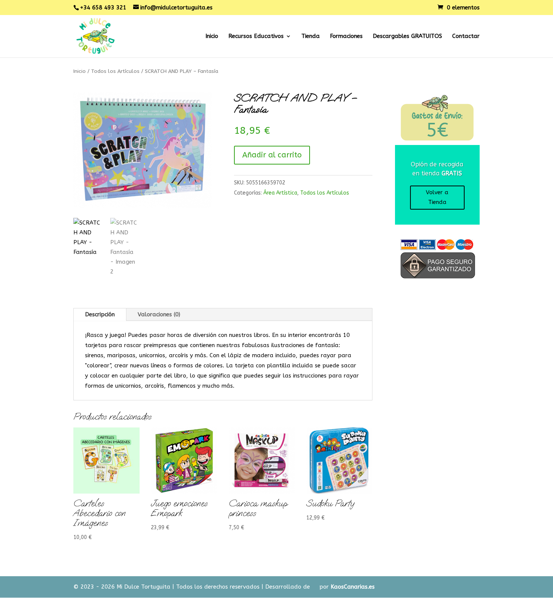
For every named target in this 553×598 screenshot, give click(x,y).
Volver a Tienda (437, 197)
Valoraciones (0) (159, 314)
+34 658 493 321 (103, 7)
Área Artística (280, 193)
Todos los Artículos (115, 71)
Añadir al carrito (272, 155)
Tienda (310, 36)
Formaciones (346, 36)
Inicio (211, 36)
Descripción (100, 314)
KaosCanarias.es (353, 586)
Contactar (466, 36)
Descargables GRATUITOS (407, 36)
